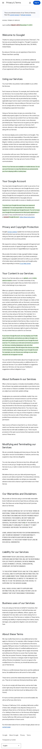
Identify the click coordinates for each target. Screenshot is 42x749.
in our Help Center (25, 263)
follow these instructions (27, 217)
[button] (3, 2)
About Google (13, 735)
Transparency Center (9, 740)
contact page (6, 727)
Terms (29, 735)
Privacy (22, 735)
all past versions (26, 15)
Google (4, 735)
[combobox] (11, 745)
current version (14, 15)
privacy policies (12, 232)
